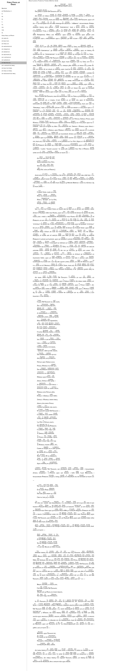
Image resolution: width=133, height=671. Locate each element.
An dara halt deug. (7, 68)
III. (2, 16)
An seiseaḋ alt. (6, 52)
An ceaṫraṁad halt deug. (9, 73)
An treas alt (5, 43)
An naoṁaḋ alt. (6, 60)
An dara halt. (5, 41)
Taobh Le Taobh (43, 1)
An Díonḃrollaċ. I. (7, 11)
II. (2, 14)
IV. (2, 19)
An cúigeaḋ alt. (6, 49)
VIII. (3, 30)
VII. (3, 27)
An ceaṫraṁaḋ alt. (7, 46)
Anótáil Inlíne (53, 1)
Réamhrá (4, 8)
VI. (2, 24)
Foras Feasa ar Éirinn (8, 35)
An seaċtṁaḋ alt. (6, 54)
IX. (2, 33)
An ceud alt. (5, 38)
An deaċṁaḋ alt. (6, 62)
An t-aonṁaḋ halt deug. (8, 65)
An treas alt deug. (7, 71)
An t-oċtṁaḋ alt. (6, 57)
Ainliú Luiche (33, 1)
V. (2, 22)
